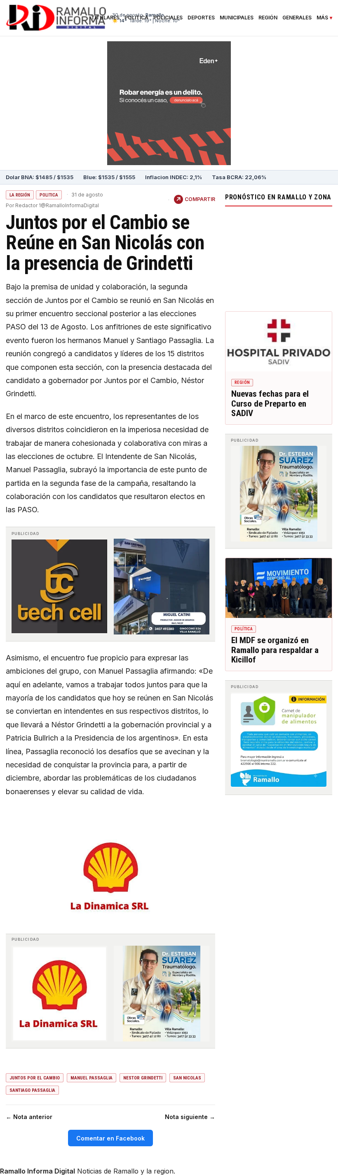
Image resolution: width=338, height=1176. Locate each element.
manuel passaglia (91, 1078)
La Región (19, 195)
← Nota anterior (29, 1116)
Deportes (201, 18)
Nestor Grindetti (142, 1078)
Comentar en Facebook (110, 1138)
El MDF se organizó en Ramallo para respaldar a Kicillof (275, 650)
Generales (297, 18)
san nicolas (187, 1078)
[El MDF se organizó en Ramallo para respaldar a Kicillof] (278, 588)
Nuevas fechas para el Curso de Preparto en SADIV (270, 403)
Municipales (237, 18)
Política (136, 18)
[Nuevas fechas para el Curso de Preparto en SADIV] (278, 341)
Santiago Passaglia (32, 1090)
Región (267, 18)
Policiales (168, 18)
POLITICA (49, 195)
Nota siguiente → (190, 1116)
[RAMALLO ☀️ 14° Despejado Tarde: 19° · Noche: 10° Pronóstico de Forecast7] (278, 256)
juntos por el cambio (34, 1078)
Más (322, 18)
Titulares (105, 18)
